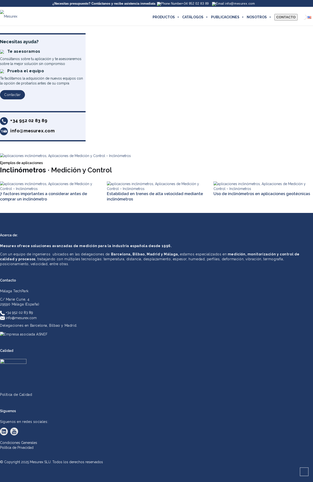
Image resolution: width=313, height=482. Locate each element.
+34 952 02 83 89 (19, 312)
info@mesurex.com (21, 318)
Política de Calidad (16, 395)
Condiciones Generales (18, 443)
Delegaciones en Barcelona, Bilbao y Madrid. (38, 325)
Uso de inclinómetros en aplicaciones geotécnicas (261, 193)
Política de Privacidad (17, 448)
